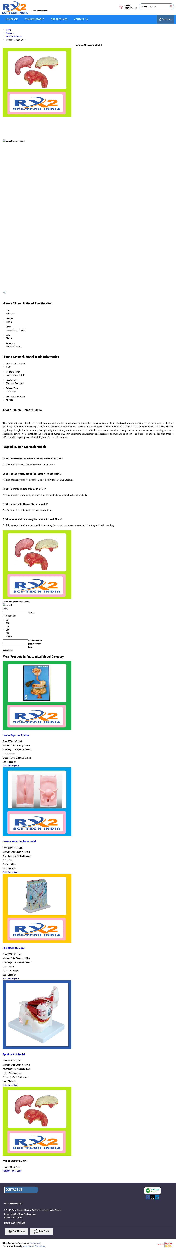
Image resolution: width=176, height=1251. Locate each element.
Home (8, 30)
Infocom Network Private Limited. (34, 1246)
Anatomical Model (13, 36)
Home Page (12, 19)
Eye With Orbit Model (14, 1054)
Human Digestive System (16, 735)
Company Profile (34, 19)
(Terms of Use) (35, 1243)
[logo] (15, 13)
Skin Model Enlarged (14, 948)
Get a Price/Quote (11, 765)
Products (10, 33)
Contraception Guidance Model (19, 841)
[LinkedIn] (157, 1199)
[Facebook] (148, 1199)
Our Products (59, 19)
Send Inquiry (166, 19)
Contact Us (81, 19)
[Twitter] (152, 1199)
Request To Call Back (12, 1170)
